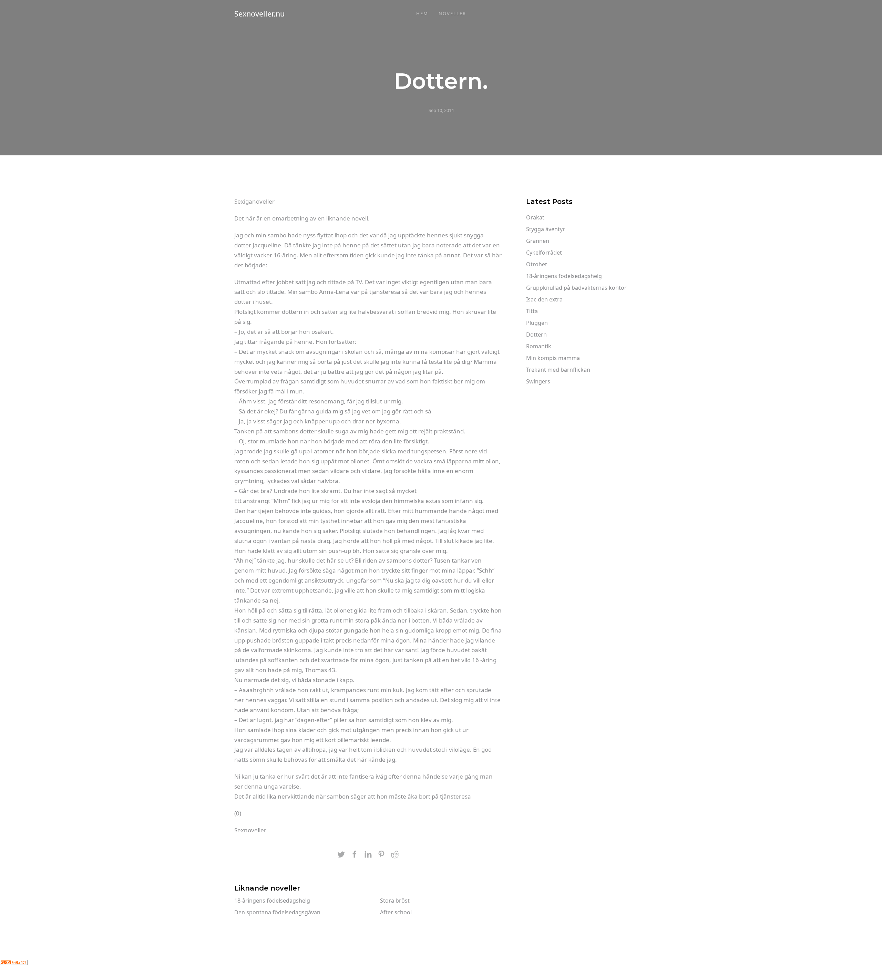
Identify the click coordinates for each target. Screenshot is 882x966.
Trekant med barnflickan (558, 369)
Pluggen (537, 323)
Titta (532, 311)
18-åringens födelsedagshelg (272, 900)
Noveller (452, 13)
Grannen (537, 241)
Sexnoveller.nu (259, 14)
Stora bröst (395, 900)
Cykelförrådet (544, 252)
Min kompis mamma (553, 358)
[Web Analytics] (14, 962)
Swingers (538, 381)
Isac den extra (544, 299)
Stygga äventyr (545, 229)
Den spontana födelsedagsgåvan (277, 912)
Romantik (538, 346)
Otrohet (536, 264)
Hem (422, 13)
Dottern (536, 334)
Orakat (535, 217)
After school (396, 912)
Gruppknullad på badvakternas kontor (576, 287)
